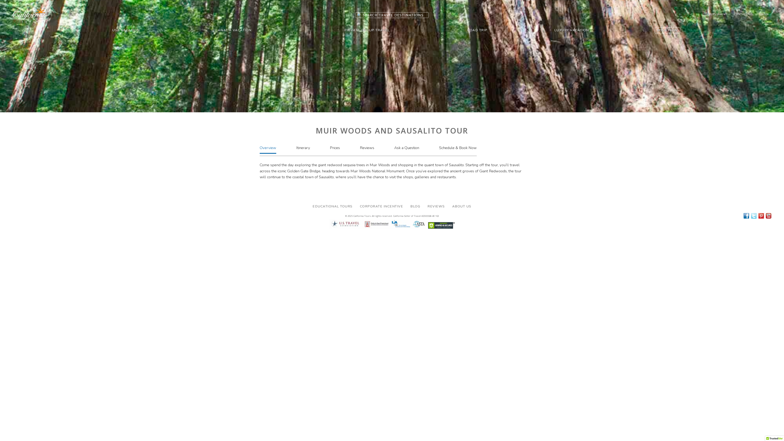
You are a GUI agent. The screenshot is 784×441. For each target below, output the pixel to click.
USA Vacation (126, 30)
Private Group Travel (367, 30)
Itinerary (303, 147)
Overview (268, 147)
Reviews (367, 147)
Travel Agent (716, 14)
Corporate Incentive (381, 206)
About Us (461, 206)
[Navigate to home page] (29, 21)
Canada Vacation (233, 30)
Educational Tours (333, 206)
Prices (335, 147)
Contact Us (743, 14)
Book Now (667, 30)
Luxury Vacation (571, 30)
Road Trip (477, 30)
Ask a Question (406, 147)
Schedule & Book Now (458, 147)
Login (764, 14)
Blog (415, 206)
